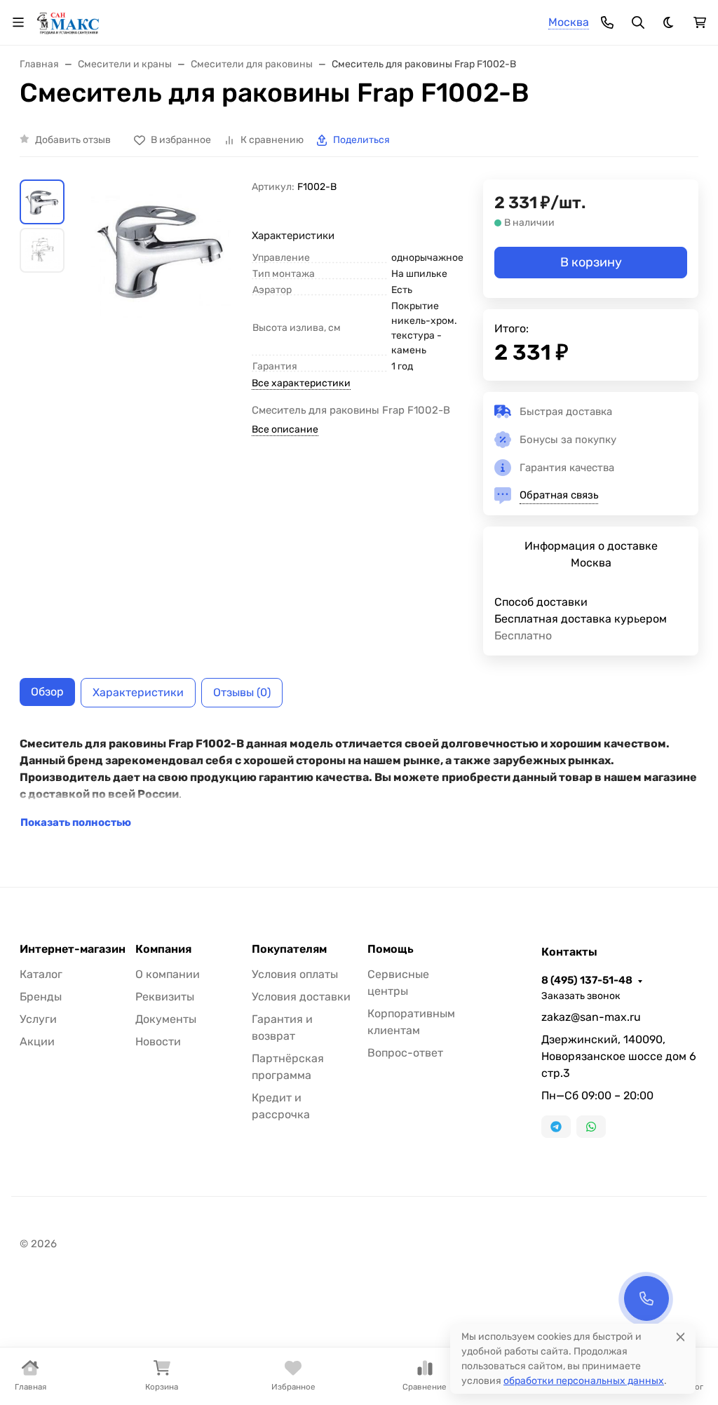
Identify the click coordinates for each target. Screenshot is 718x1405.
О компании (167, 974)
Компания (163, 949)
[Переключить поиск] (638, 22)
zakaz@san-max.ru (591, 1017)
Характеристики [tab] (138, 692)
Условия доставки (301, 996)
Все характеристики (301, 383)
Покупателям (289, 949)
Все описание (285, 429)
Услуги (38, 1019)
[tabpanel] (359, 783)
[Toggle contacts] (607, 22)
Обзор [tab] (47, 691)
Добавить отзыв (73, 140)
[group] (161, 249)
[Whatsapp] (591, 1126)
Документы (165, 1019)
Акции (37, 1041)
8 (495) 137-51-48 (586, 980)
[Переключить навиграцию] (18, 22)
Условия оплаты (295, 974)
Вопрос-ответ (405, 1052)
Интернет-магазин (73, 949)
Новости (158, 1041)
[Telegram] (556, 1126)
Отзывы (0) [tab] (242, 692)
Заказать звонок (581, 996)
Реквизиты (164, 996)
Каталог (41, 974)
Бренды (41, 996)
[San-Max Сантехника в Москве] (68, 21)
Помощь (390, 949)
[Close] (680, 1336)
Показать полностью (75, 822)
